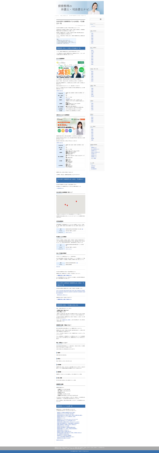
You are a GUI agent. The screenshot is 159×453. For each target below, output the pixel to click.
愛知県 (92, 71)
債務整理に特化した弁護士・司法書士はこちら (65, 275)
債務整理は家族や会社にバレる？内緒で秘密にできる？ (66, 420)
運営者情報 (93, 167)
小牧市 (75, 290)
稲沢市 (62, 290)
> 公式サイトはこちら (59, 90)
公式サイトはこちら (69, 232)
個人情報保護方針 (94, 168)
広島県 (92, 103)
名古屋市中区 (70, 291)
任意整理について (94, 150)
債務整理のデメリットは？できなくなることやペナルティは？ (67, 419)
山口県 (92, 109)
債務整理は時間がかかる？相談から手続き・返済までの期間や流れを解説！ (69, 415)
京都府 (92, 91)
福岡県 (92, 129)
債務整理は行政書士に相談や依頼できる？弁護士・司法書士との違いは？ (69, 432)
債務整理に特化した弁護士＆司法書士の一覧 (63, 40)
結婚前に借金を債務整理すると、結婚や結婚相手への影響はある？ (68, 423)
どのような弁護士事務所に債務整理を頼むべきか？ (65, 436)
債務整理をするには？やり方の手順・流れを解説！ (65, 413)
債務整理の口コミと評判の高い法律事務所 (64, 435)
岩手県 (92, 36)
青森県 (92, 35)
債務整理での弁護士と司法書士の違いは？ (64, 431)
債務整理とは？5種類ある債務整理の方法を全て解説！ (66, 412)
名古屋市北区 (79, 290)
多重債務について (94, 156)
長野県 (92, 64)
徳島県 (92, 121)
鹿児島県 (92, 138)
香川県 (92, 117)
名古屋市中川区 (65, 291)
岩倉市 (65, 290)
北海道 (92, 33)
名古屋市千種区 (60, 291)
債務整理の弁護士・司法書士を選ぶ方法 (63, 43)
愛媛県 (92, 118)
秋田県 (92, 38)
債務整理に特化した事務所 (66, 319)
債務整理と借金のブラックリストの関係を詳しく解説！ (66, 416)
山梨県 (92, 62)
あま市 (57, 290)
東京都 (92, 50)
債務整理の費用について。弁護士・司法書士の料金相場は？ (67, 428)
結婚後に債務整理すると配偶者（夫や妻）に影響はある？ (66, 424)
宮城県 (92, 39)
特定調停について (94, 155)
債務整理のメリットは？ (61, 417)
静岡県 (92, 73)
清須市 (70, 290)
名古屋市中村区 (75, 291)
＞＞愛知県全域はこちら (60, 188)
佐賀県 (92, 130)
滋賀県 (92, 94)
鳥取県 (92, 106)
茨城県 (92, 56)
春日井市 (67, 290)
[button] (67, 205)
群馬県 (92, 59)
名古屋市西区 (80, 291)
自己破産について (94, 153)
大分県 (92, 135)
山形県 (92, 41)
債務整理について (94, 147)
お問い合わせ (93, 165)
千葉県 (92, 53)
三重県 (92, 76)
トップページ (93, 26)
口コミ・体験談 (93, 158)
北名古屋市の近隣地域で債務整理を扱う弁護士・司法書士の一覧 (66, 42)
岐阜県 (92, 74)
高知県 (92, 120)
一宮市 (60, 290)
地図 (66, 245)
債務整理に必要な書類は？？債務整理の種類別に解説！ (66, 427)
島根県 (92, 108)
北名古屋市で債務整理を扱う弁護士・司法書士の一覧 (64, 41)
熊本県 (92, 132)
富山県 (92, 77)
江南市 (73, 290)
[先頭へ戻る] (58, 266)
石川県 (92, 79)
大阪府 (92, 88)
